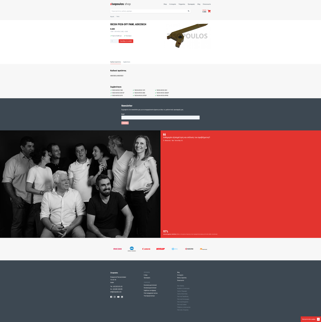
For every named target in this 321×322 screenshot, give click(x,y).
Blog (199, 4)
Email (122, 114)
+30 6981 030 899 (117, 289)
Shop (165, 4)
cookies (313, 319)
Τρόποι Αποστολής (182, 294)
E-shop (145, 275)
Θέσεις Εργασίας (182, 278)
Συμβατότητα (126, 62)
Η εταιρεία (172, 4)
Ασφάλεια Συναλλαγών (183, 288)
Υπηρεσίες (182, 4)
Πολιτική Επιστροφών (183, 299)
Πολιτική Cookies (181, 304)
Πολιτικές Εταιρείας (183, 310)
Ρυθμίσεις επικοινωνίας (184, 307)
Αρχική (112, 16)
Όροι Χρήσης (180, 286)
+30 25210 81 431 (118, 286)
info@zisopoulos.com (115, 292)
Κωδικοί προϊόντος (115, 62)
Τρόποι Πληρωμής (182, 291)
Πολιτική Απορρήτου (182, 302)
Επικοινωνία (207, 4)
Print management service (151, 293)
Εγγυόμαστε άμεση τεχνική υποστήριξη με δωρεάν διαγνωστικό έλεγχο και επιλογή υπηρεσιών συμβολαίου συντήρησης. (183, 14)
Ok (318, 319)
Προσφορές (191, 4)
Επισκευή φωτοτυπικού (150, 288)
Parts (118, 16)
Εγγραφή (125, 123)
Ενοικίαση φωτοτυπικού (150, 285)
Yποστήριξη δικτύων (149, 296)
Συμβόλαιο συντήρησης (150, 290)
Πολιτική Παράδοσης (183, 296)
